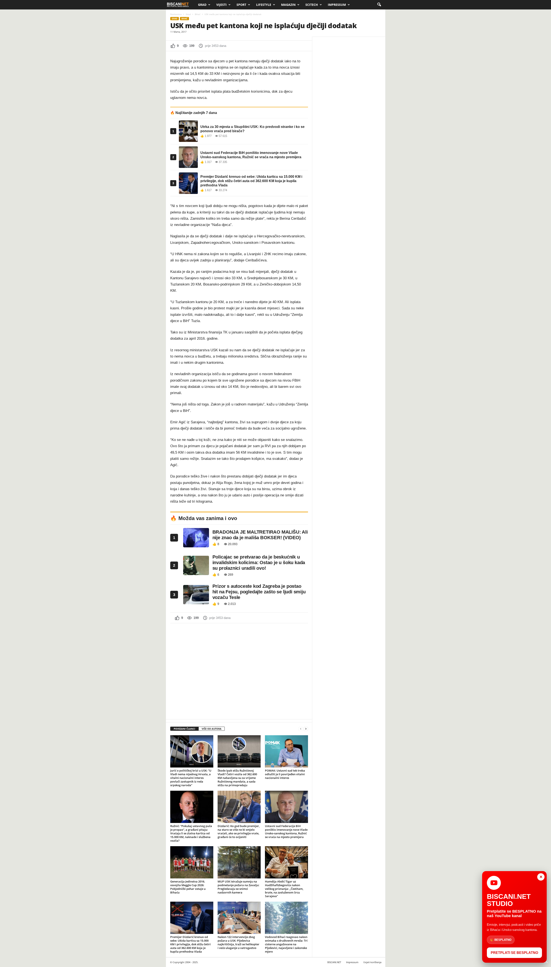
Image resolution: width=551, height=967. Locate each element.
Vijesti (221, 5)
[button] (379, 4)
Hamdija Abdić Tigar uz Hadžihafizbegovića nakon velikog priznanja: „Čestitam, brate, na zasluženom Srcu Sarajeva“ (284, 889)
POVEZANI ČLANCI (184, 728)
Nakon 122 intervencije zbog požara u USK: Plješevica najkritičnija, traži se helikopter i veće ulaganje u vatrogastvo (238, 942)
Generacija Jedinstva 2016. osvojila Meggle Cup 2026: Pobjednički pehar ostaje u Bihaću (188, 887)
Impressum (337, 5)
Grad (202, 5)
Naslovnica (176, 14)
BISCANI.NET (334, 962)
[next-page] (306, 729)
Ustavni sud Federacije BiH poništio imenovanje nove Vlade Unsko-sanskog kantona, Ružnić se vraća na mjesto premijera (286, 831)
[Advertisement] (239, 671)
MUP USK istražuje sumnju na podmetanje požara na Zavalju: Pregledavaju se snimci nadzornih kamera (238, 887)
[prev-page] (301, 729)
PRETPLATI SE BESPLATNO (514, 953)
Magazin (288, 5)
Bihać (197, 14)
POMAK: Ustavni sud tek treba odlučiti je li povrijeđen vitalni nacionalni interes (285, 774)
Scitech (311, 5)
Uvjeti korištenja (372, 962)
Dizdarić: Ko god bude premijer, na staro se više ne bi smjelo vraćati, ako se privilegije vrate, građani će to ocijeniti (239, 831)
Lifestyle (263, 5)
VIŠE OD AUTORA (211, 728)
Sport (241, 5)
